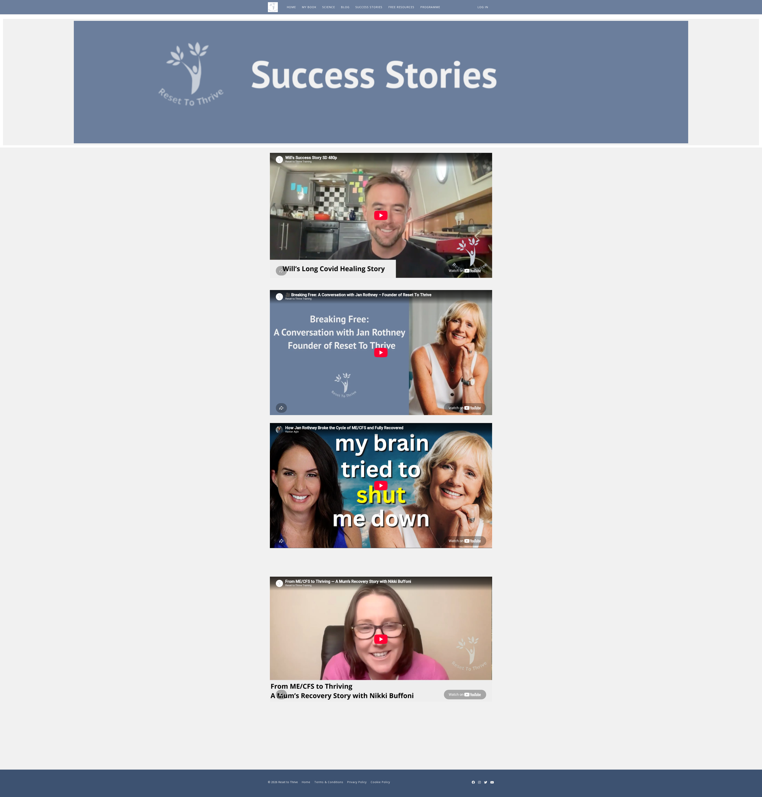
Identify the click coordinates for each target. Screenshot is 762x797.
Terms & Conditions (328, 782)
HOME (291, 7)
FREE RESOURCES (401, 7)
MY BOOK (309, 7)
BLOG (345, 7)
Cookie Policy (380, 782)
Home (306, 782)
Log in (482, 7)
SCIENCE (328, 7)
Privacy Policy (357, 782)
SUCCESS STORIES (368, 7)
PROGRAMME (430, 7)
